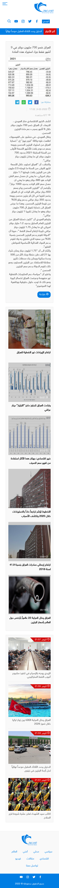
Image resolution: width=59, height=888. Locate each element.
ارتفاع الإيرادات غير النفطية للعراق (34, 352)
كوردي (46, 21)
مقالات (30, 858)
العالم (14, 851)
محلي (36, 851)
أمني (25, 851)
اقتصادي (44, 858)
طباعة (42, 294)
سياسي (48, 851)
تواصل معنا (32, 865)
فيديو (18, 858)
